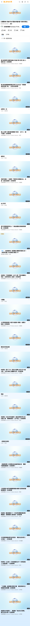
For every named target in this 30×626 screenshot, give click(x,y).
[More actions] (29, 60)
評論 (3, 34)
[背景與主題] (25, 2)
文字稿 (7, 34)
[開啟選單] (1, 2)
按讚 (4, 30)
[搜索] (19, 2)
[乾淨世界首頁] (8, 2)
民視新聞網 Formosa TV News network (12, 26)
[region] (15, 12)
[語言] (22, 2)
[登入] (28, 2)
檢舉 (23, 30)
